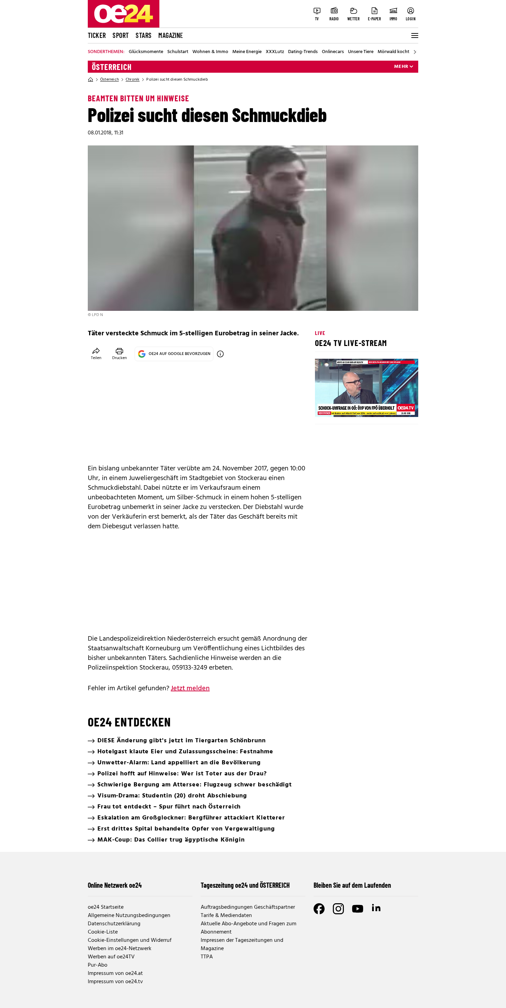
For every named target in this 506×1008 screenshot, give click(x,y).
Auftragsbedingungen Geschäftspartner (248, 907)
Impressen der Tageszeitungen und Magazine (242, 944)
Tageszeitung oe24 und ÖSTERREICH (245, 885)
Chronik (132, 79)
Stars (143, 35)
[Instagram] (338, 908)
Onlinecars (333, 52)
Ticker (97, 35)
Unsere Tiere (360, 52)
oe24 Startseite (106, 907)
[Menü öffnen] (414, 35)
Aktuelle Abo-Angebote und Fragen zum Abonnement (248, 928)
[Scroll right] (414, 52)
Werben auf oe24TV (111, 957)
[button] (325, 405)
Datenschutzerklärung (114, 923)
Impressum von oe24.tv (115, 981)
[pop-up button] (396, 405)
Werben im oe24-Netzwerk (119, 948)
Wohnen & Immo (210, 52)
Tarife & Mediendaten (226, 915)
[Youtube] (357, 908)
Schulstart (177, 52)
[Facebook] (319, 908)
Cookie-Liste (103, 932)
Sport (121, 35)
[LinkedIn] (376, 908)
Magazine (170, 35)
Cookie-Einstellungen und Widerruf (129, 940)
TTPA (207, 957)
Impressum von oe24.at (115, 973)
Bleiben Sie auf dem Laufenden (352, 885)
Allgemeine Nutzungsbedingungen (129, 915)
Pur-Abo (97, 965)
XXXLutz (275, 52)
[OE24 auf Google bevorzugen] (220, 354)
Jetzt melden (190, 688)
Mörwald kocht (393, 52)
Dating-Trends (303, 52)
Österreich (112, 67)
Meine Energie (247, 52)
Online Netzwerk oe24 (115, 885)
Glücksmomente (146, 52)
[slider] (348, 406)
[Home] (90, 79)
